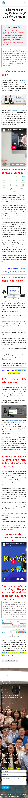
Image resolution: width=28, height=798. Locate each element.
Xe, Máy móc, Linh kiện (6, 728)
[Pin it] (8, 661)
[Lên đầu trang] (25, 783)
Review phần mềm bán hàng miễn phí (10, 695)
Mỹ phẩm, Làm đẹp (6, 716)
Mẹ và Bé (3, 733)
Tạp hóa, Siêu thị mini (6, 711)
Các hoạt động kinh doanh (8, 692)
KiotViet (3, 195)
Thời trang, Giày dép (6, 707)
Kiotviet (24, 80)
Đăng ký (5, 787)
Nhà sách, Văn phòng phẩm (8, 735)
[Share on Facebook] (3, 661)
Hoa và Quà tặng (5, 737)
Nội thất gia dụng (5, 730)
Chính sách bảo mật (6, 683)
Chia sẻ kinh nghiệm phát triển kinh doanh (11, 697)
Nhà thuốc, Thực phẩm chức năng (9, 723)
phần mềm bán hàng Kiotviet (17, 110)
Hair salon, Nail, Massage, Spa (8, 718)
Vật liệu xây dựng (5, 725)
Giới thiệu (3, 678)
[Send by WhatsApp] (11, 661)
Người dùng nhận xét (6, 681)
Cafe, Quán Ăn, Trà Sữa (7, 709)
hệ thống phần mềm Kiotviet (15, 420)
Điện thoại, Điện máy (6, 714)
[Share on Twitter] (6, 661)
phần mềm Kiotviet (17, 59)
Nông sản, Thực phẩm (6, 721)
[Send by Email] (17, 661)
